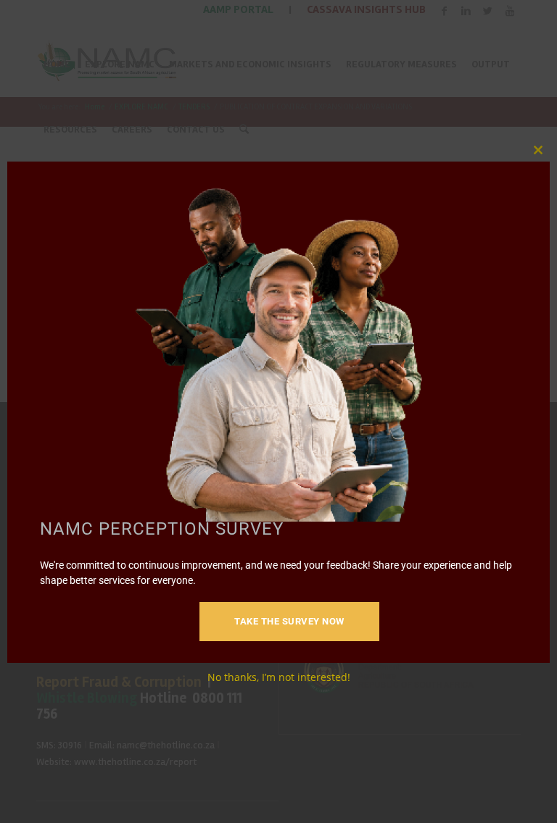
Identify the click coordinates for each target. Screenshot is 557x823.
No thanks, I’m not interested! (278, 677)
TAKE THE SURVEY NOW (289, 621)
